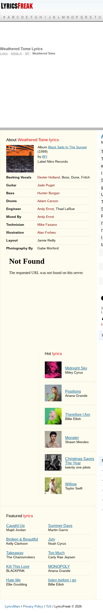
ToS (49, 606)
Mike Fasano (47, 224)
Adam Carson (47, 201)
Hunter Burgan (48, 193)
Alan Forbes (46, 232)
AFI (44, 156)
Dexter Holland (48, 177)
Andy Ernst (45, 209)
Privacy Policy (33, 606)
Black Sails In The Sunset (67, 147)
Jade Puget (46, 185)
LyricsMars (12, 606)
